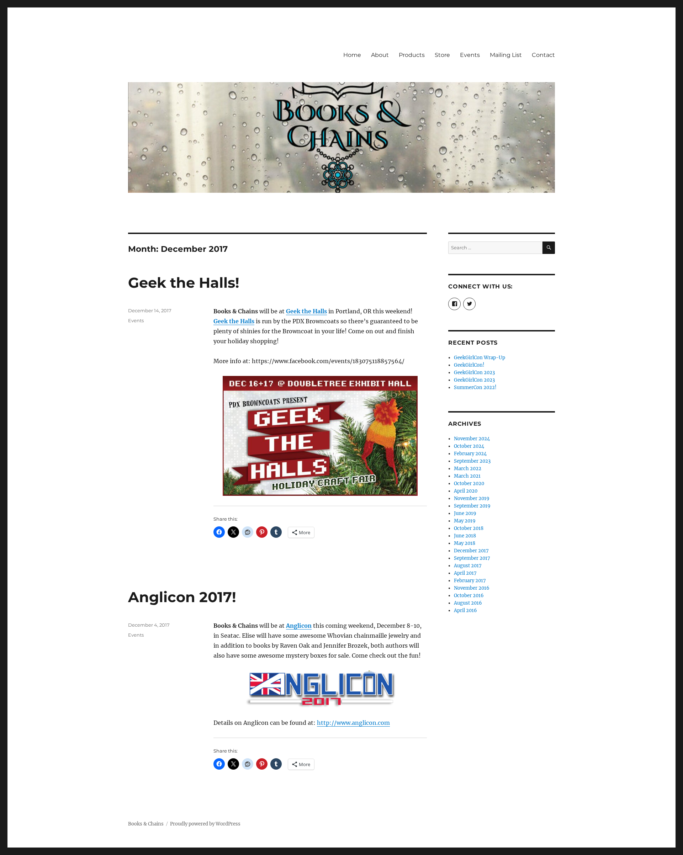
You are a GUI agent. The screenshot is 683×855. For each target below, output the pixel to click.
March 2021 (467, 476)
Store (442, 55)
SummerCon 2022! (475, 387)
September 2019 (472, 506)
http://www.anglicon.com (353, 722)
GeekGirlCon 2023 (474, 373)
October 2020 (469, 483)
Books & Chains (146, 824)
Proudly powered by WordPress (205, 824)
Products (412, 55)
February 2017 (470, 581)
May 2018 (464, 543)
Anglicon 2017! (182, 597)
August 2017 (468, 566)
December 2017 (471, 551)
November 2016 (471, 588)
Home (352, 55)
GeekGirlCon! (469, 365)
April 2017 (465, 573)
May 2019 (465, 521)
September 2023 (472, 461)
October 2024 (469, 446)
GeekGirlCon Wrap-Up (479, 358)
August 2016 (468, 603)
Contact (543, 55)
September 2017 (472, 558)
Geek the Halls (233, 321)
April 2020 (465, 491)
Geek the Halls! (183, 282)
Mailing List (506, 55)
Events (470, 55)
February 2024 (470, 454)
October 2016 (469, 596)
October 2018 (468, 528)
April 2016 (465, 610)
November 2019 (471, 498)
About (380, 55)
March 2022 (467, 469)
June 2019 (465, 513)
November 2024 (472, 439)
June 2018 (465, 536)
